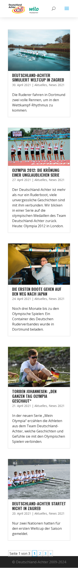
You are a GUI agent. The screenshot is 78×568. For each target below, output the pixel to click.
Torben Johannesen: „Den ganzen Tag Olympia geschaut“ (34, 396)
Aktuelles (40, 85)
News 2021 (57, 85)
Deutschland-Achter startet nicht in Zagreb (39, 506)
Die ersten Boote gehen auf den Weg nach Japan (36, 291)
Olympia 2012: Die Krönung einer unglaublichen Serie (35, 172)
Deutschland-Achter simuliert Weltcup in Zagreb (38, 77)
